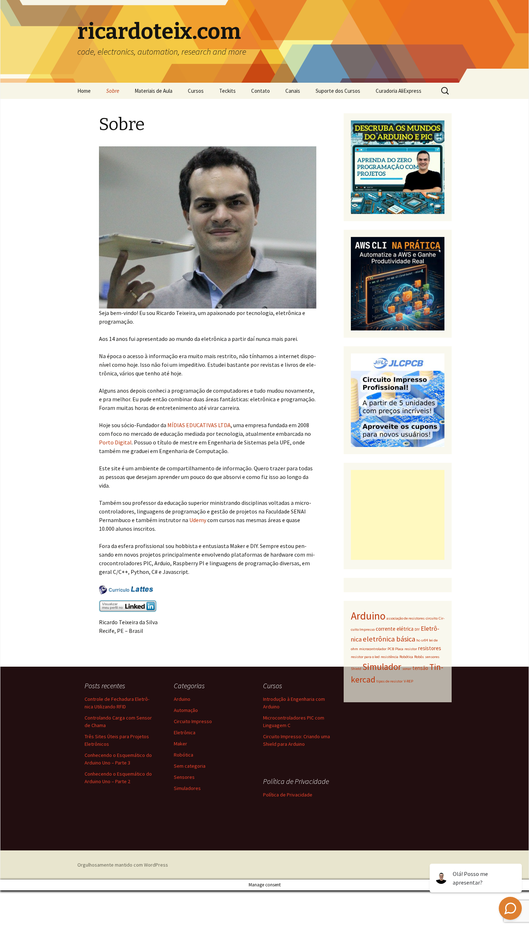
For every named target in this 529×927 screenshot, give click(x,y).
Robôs (419, 656)
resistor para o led (365, 656)
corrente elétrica (394, 628)
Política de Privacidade (287, 794)
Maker (180, 743)
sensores (432, 656)
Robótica (406, 656)
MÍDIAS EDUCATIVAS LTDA (199, 425)
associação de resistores (405, 618)
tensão (420, 668)
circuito (432, 618)
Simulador (381, 666)
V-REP (408, 681)
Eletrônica (184, 732)
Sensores (184, 777)
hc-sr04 (422, 640)
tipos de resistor (389, 681)
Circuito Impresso (193, 721)
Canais (292, 90)
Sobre (112, 90)
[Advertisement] (397, 515)
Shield (356, 668)
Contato (260, 90)
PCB (391, 649)
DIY (417, 629)
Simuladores (187, 788)
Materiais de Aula (153, 90)
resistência (389, 656)
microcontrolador (372, 649)
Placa (399, 649)
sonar (406, 668)
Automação (186, 710)
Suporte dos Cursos (338, 90)
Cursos (196, 90)
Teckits (227, 90)
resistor (410, 649)
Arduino (368, 615)
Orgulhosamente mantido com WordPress (122, 865)
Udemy (198, 520)
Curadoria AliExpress (398, 90)
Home (84, 90)
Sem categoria (189, 766)
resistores (429, 648)
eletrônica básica (389, 639)
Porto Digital (115, 442)
